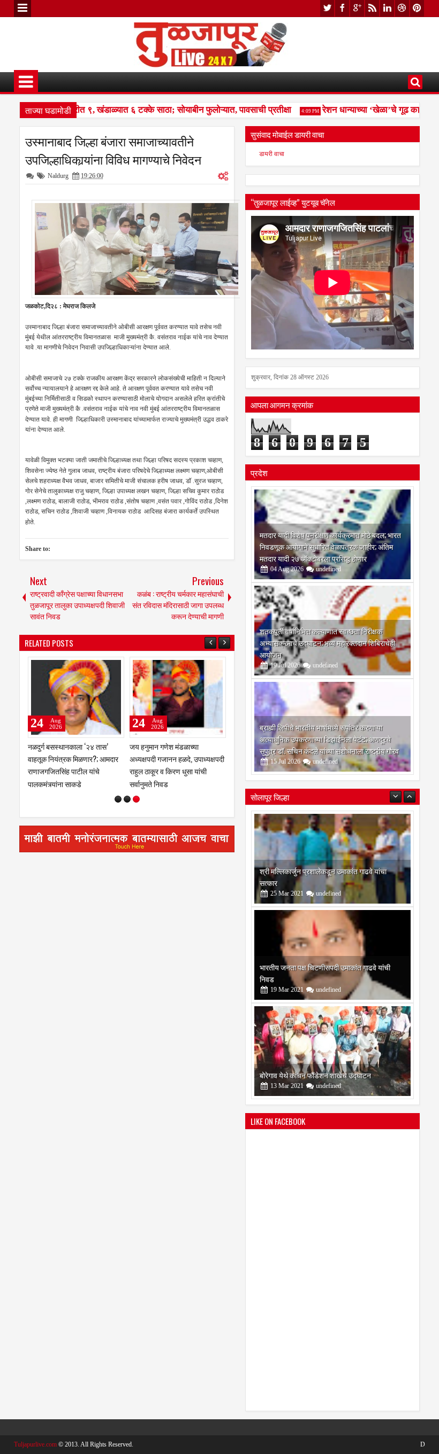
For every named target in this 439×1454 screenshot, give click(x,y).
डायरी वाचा (271, 154)
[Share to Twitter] (100, 667)
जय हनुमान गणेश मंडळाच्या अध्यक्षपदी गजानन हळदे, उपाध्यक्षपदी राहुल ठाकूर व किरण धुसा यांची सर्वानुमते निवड (177, 765)
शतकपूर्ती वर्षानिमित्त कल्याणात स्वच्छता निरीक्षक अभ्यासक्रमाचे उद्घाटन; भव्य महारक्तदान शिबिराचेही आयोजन (327, 642)
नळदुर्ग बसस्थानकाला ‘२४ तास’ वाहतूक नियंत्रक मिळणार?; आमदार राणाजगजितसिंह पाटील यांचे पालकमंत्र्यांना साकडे (73, 765)
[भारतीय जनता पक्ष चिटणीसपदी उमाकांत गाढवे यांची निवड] (332, 955)
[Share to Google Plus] (112, 667)
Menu (22, 8)
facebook (342, 8)
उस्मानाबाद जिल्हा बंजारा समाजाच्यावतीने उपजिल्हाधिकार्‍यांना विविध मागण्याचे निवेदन (113, 150)
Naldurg (58, 176)
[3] (136, 799)
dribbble (402, 8)
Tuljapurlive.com (35, 1444)
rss (372, 8)
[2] (127, 799)
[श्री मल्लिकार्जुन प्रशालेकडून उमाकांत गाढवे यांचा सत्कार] (332, 859)
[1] (118, 799)
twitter (327, 8)
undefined (328, 569)
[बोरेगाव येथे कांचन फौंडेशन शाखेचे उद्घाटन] (332, 1051)
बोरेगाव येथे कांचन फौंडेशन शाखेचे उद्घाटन (315, 1074)
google (357, 8)
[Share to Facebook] (89, 667)
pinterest (417, 8)
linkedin (387, 8)
